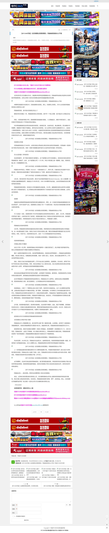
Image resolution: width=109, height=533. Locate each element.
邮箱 (14, 509)
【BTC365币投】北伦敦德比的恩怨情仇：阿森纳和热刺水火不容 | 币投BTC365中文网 (43, 463)
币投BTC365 (48, 461)
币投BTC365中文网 (55, 528)
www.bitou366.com (37, 405)
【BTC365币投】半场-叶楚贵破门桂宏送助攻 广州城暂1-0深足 (90, 158)
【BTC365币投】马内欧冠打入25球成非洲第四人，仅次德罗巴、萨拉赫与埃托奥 (90, 136)
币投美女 (64, 6)
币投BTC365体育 (19, 10)
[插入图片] (70, 505)
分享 (47, 412)
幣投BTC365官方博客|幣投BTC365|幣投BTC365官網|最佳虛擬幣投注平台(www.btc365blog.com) (42, 398)
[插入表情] (66, 505)
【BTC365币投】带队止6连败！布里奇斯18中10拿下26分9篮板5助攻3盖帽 (90, 86)
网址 (13, 512)
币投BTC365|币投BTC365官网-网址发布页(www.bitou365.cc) (31, 92)
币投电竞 (77, 6)
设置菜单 (96, 1)
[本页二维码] (107, 527)
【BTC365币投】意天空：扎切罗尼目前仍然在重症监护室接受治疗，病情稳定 (18, 477)
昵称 (14, 505)
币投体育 (57, 6)
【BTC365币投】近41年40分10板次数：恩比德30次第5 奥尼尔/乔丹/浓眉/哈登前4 (90, 129)
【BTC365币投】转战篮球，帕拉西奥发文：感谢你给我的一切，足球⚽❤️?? (90, 143)
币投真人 (71, 6)
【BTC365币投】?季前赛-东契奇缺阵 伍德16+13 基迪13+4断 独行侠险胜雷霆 (91, 115)
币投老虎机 (92, 6)
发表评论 (65, 29)
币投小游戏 (84, 6)
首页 (52, 6)
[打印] (59, 30)
